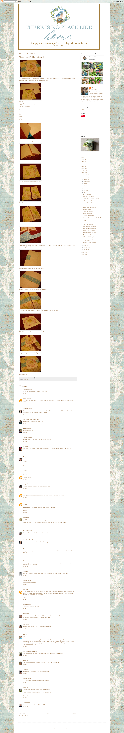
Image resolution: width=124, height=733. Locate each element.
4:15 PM (25, 608)
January (85, 249)
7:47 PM (25, 646)
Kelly (24, 589)
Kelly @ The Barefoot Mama (29, 419)
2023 (83, 155)
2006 (83, 254)
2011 (83, 166)
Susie (24, 517)
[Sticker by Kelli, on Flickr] (30, 330)
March (85, 245)
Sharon (25, 613)
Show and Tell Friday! (88, 203)
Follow (82, 109)
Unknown (25, 398)
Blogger (67, 728)
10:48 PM (25, 697)
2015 (83, 159)
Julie (24, 634)
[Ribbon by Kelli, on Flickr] (30, 243)
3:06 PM (25, 599)
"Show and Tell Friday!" (88, 211)
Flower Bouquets (87, 194)
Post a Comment (24, 710)
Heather (32, 247)
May (85, 190)
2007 (83, 252)
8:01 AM (25, 479)
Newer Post (22, 713)
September (86, 181)
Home (48, 713)
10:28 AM (25, 706)
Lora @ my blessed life (28, 540)
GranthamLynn (27, 493)
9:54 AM (25, 535)
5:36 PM (25, 619)
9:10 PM (25, 673)
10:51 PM (25, 414)
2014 (83, 161)
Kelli (92, 88)
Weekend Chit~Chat (87, 222)
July (85, 185)
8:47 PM (25, 655)
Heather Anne (26, 408)
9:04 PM (25, 664)
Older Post (74, 713)
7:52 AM (25, 470)
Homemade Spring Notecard (89, 242)
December (86, 174)
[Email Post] (34, 378)
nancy (24, 484)
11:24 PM (25, 423)
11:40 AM (25, 566)
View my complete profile (86, 103)
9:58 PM (25, 682)
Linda (24, 571)
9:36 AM (25, 512)
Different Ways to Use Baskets (89, 232)
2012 (83, 164)
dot (24, 475)
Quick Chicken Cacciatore (88, 230)
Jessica (24, 660)
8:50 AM (25, 497)
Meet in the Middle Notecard (89, 226)
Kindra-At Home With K (29, 651)
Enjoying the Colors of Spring (89, 220)
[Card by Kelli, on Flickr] (30, 77)
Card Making (25, 379)
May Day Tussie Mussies (88, 196)
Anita (24, 687)
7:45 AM (25, 461)
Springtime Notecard (87, 213)
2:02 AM (25, 432)
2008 (83, 172)
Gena (24, 669)
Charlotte (25, 702)
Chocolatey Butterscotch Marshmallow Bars (92, 217)
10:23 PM (25, 393)
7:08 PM (25, 630)
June (85, 188)
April (85, 192)
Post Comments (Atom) (30, 715)
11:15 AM (25, 556)
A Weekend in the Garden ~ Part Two (91, 198)
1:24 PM (25, 575)
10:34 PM (25, 404)
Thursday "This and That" (88, 205)
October (85, 179)
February (86, 247)
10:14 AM (25, 544)
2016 (83, 157)
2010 (83, 168)
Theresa (25, 502)
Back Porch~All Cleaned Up (89, 228)
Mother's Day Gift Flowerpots (89, 207)
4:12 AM (25, 441)
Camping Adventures (88, 209)
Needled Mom (26, 530)
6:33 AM (25, 452)
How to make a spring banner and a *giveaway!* (91, 239)
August (85, 183)
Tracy (24, 457)
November (86, 177)
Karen (24, 446)
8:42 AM (25, 488)
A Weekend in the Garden (88, 200)
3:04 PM (25, 584)
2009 (83, 170)
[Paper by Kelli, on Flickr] (30, 99)
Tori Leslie (25, 428)
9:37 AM (25, 526)
